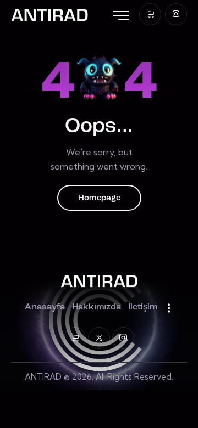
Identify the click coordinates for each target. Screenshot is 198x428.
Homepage (99, 198)
